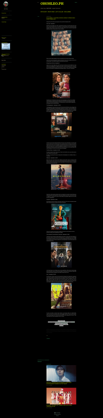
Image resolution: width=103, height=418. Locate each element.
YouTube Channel (64, 323)
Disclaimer (67, 11)
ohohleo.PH (52, 3)
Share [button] (38, 16)
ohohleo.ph (6, 7)
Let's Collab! (59, 11)
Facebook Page (4, 65)
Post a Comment (50, 407)
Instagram (3, 66)
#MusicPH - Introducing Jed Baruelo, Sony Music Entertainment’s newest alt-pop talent (59, 383)
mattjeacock (59, 414)
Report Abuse (4, 60)
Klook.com (40, 361)
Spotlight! (44, 11)
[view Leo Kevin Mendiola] (6, 56)
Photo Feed (51, 11)
